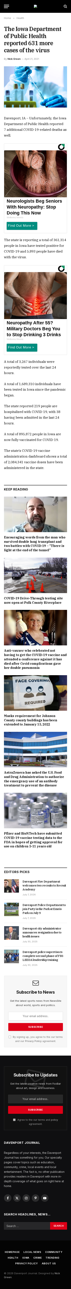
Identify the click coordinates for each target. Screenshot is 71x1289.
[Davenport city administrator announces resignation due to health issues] (11, 933)
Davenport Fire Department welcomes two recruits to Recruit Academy (44, 885)
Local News (32, 1252)
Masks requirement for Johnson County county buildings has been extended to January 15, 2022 (30, 720)
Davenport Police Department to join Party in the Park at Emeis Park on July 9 (44, 909)
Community (54, 1252)
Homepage (12, 1252)
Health (13, 1257)
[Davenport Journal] (35, 6)
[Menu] (6, 6)
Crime (37, 1257)
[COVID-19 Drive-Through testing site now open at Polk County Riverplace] (35, 575)
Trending (52, 1257)
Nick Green (14, 58)
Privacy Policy (33, 1041)
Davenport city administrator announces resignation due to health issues (41, 932)
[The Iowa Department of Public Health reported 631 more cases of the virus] (35, 87)
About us (49, 1263)
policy (54, 1119)
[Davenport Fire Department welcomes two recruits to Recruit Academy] (11, 886)
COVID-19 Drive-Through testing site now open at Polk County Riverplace (33, 600)
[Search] (65, 6)
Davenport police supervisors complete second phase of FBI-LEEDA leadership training (43, 956)
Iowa (25, 1257)
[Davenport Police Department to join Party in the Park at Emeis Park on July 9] (11, 909)
